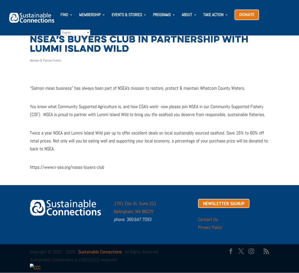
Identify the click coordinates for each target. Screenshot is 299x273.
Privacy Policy (210, 227)
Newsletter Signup (224, 203)
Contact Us (208, 219)
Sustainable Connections (100, 252)
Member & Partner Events (45, 60)
